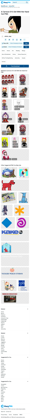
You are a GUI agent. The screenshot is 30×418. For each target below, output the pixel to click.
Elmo (2, 401)
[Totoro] (9, 172)
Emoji (2, 393)
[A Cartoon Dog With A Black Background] (15, 185)
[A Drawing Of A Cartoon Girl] (21, 104)
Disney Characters (22, 54)
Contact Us (8, 411)
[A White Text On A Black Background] (15, 256)
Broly (2, 372)
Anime (3, 50)
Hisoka (2, 336)
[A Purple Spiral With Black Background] (22, 222)
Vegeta (2, 371)
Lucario (2, 337)
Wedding (18, 50)
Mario (2, 398)
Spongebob (3, 384)
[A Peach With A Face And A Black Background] (15, 271)
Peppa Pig (3, 388)
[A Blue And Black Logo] (23, 285)
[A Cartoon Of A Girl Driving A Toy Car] (9, 285)
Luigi (2, 395)
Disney (14, 54)
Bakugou (3, 375)
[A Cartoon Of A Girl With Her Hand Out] (9, 129)
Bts (13, 50)
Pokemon (9, 81)
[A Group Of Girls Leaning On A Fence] (9, 197)
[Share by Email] (20, 39)
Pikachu (3, 322)
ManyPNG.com (4, 6)
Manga (23, 50)
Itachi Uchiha (4, 351)
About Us (3, 411)
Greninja (3, 340)
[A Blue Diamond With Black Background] (8, 222)
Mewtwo (3, 339)
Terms (10, 414)
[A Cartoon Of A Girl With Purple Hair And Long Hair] (8, 117)
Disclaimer (15, 414)
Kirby (2, 390)
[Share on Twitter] (9, 39)
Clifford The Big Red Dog (7, 58)
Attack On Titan (4, 318)
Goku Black (3, 369)
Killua (2, 325)
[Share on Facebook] (5, 39)
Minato (2, 361)
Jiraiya (2, 363)
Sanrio (2, 399)
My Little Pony (4, 387)
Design (2, 366)
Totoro (2, 385)
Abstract (3, 367)
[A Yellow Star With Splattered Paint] (21, 210)
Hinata (8, 50)
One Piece (5, 84)
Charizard (3, 364)
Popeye (2, 396)
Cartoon (3, 61)
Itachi (2, 348)
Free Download (15, 66)
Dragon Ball (3, 321)
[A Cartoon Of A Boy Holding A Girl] (23, 172)
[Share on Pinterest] (13, 39)
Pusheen (3, 392)
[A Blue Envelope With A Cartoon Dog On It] (15, 247)
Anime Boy (17, 58)
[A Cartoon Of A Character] (7, 210)
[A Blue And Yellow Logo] (15, 232)
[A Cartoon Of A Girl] (23, 79)
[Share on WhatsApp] (16, 39)
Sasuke (23, 58)
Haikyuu (3, 324)
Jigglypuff (3, 342)
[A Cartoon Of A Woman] (6, 104)
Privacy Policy (4, 414)
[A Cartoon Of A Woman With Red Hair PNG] (9, 79)
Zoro (2, 327)
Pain (2, 353)
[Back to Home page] (6, 2)
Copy (26, 43)
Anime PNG (11, 6)
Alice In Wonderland (6, 54)
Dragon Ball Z (4, 319)
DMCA (21, 414)
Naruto (4, 81)
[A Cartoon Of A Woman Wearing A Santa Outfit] (15, 154)
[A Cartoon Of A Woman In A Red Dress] (23, 92)
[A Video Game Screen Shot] (15, 297)
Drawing (3, 346)
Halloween (3, 374)
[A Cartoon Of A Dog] (23, 197)
